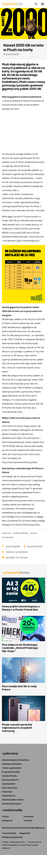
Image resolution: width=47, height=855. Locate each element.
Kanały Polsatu (9, 775)
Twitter (5, 816)
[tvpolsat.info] (12, 5)
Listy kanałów (8, 783)
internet (6, 533)
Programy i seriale (11, 772)
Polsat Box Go (8, 795)
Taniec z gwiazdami (11, 768)
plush (33, 533)
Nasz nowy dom (9, 787)
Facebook (28, 816)
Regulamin (24, 833)
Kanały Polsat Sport (11, 803)
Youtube (28, 820)
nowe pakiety (21, 533)
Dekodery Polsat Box (12, 764)
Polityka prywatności (12, 837)
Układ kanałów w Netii (12, 799)
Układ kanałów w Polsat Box (15, 760)
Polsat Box (7, 791)
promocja (7, 537)
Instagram (7, 820)
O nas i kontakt (9, 833)
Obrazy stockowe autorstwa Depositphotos (23, 827)
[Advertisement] (23, 131)
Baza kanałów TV (10, 779)
